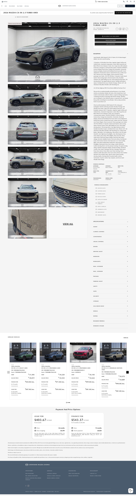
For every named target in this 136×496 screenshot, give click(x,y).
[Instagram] (28, 486)
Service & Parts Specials (54, 475)
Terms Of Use (37, 491)
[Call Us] (124, 2)
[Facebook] (26, 486)
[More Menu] (1, 6)
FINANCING (72, 470)
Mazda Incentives (74, 475)
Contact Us (93, 473)
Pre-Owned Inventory (32, 475)
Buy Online (121, 5)
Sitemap (44, 491)
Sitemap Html (50, 491)
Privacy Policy (29, 491)
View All (126, 337)
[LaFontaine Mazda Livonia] (60, 6)
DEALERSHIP (94, 470)
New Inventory (30, 473)
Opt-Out (57, 491)
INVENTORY (29, 470)
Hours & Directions (95, 475)
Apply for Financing (74, 473)
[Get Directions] (128, 2)
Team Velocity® (91, 491)
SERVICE (49, 470)
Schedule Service (130, 5)
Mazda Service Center (53, 478)
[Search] (131, 2)
